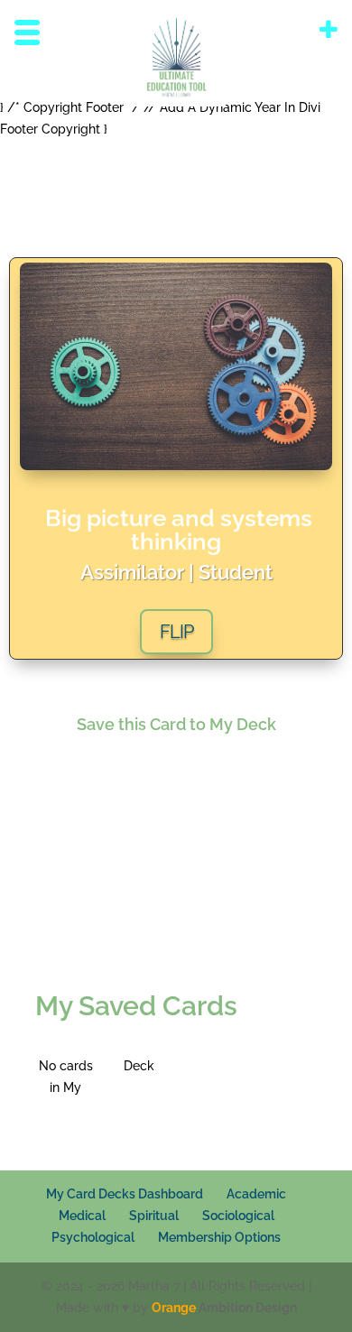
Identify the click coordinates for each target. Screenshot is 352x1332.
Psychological (92, 1237)
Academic (256, 1194)
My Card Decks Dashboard (124, 1194)
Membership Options (219, 1237)
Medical (82, 1215)
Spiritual (154, 1215)
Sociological (238, 1215)
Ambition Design (224, 1307)
